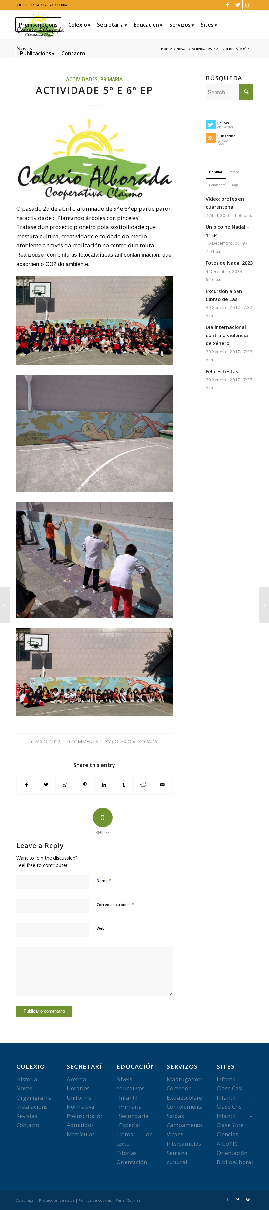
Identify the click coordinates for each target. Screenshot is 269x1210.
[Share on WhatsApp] (65, 784)
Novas (24, 1088)
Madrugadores (186, 1079)
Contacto (27, 1125)
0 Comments (82, 742)
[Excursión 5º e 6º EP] (264, 605)
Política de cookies (95, 1200)
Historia (26, 1079)
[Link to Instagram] (248, 5)
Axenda (76, 1079)
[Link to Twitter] (237, 5)
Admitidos (80, 1125)
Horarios (78, 1088)
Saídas (175, 1116)
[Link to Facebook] (228, 5)
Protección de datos (56, 1200)
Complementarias (190, 1106)
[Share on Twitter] (45, 784)
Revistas (26, 1116)
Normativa (80, 1106)
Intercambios (184, 1143)
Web (101, 928)
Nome (104, 880)
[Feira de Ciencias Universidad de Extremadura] (5, 605)
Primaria (111, 79)
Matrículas (81, 1134)
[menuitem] (40, 24)
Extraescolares (186, 1097)
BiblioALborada (237, 1162)
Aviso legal (25, 1200)
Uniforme (79, 1097)
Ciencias (227, 1134)
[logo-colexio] (94, 159)
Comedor (179, 1088)
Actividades (82, 79)
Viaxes (175, 1134)
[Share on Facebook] (26, 784)
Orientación (131, 1162)
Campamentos (186, 1125)
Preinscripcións (86, 1116)
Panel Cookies (128, 1200)
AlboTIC (227, 1143)
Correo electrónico (115, 904)
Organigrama (34, 1097)
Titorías (126, 1153)
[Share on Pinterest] (84, 784)
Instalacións (32, 1106)
